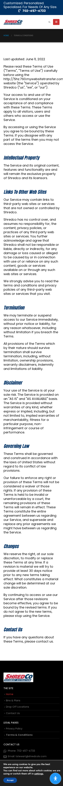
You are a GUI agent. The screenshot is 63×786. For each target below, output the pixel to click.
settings (38, 773)
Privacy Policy (14, 728)
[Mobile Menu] (56, 22)
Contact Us (13, 713)
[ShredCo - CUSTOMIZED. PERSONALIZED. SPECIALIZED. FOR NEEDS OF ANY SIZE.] (13, 22)
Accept (10, 780)
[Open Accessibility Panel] (55, 778)
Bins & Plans (13, 700)
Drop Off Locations (17, 706)
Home (9, 694)
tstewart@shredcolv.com (31, 756)
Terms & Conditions (19, 735)
